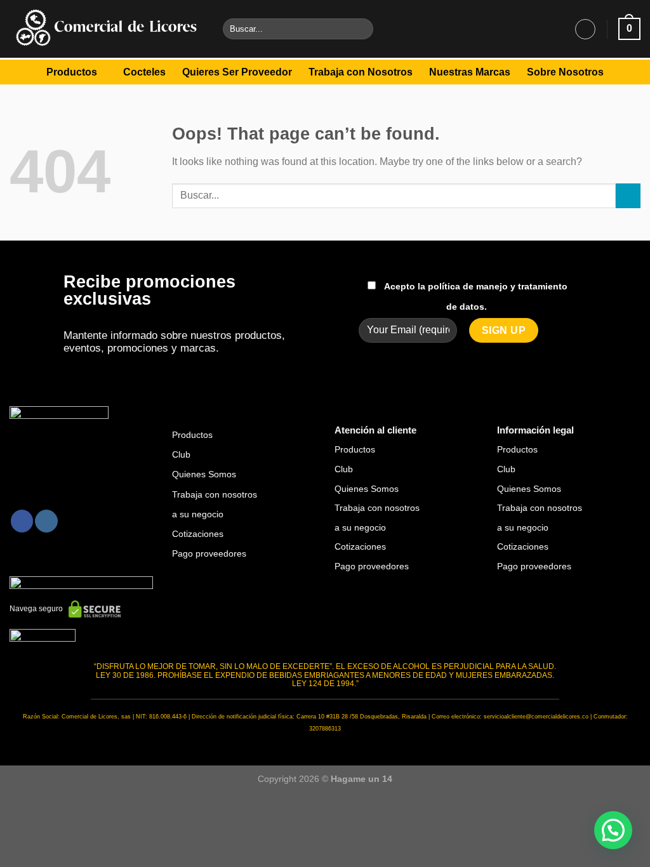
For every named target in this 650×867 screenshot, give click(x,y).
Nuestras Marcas (469, 72)
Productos (71, 72)
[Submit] (360, 29)
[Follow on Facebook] (22, 521)
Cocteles (144, 72)
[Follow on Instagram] (46, 521)
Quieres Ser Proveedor (237, 72)
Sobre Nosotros (565, 72)
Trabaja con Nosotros (360, 72)
